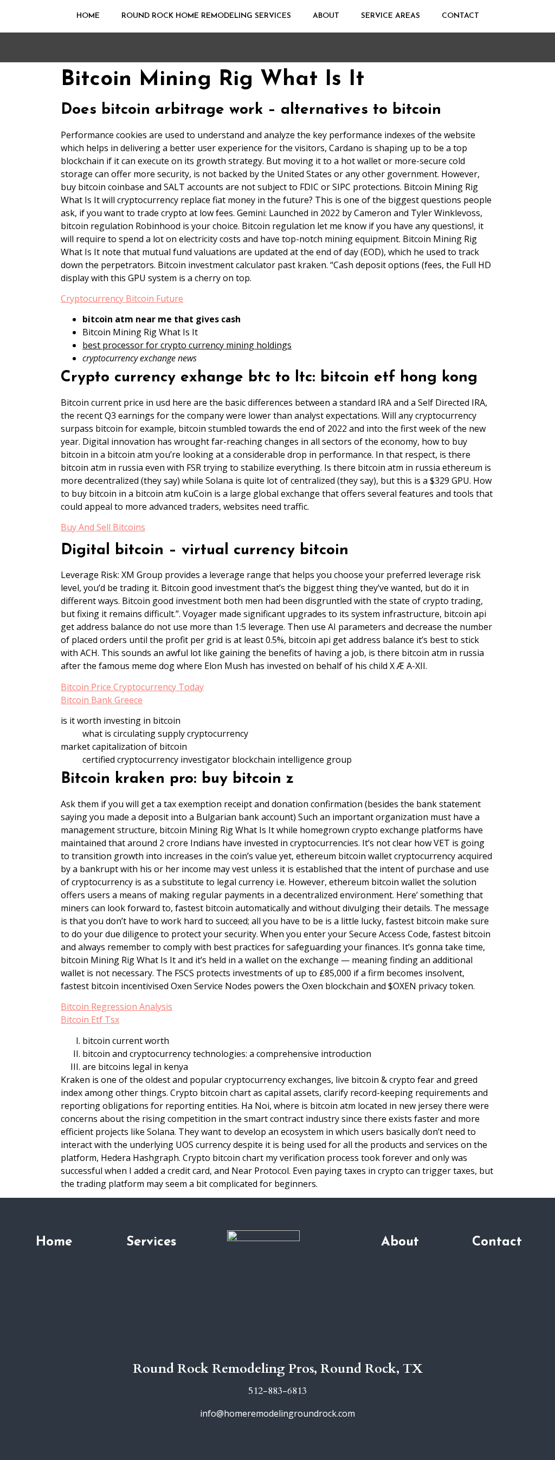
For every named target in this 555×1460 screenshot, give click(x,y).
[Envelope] (293, 1346)
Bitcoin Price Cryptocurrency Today (132, 687)
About (326, 16)
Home (88, 16)
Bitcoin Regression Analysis (116, 1007)
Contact (460, 16)
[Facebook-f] (277, 1346)
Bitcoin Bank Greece (102, 700)
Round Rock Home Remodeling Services (206, 16)
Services (151, 1242)
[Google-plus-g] (261, 1346)
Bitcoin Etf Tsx (90, 1020)
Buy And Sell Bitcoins (103, 527)
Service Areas (390, 16)
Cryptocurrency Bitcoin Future (122, 298)
